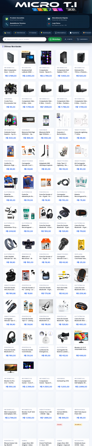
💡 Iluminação (46, 33)
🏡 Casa (7, 33)
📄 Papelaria (74, 33)
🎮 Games (32, 33)
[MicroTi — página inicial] (46, 6)
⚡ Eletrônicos (19, 33)
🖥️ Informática (60, 33)
